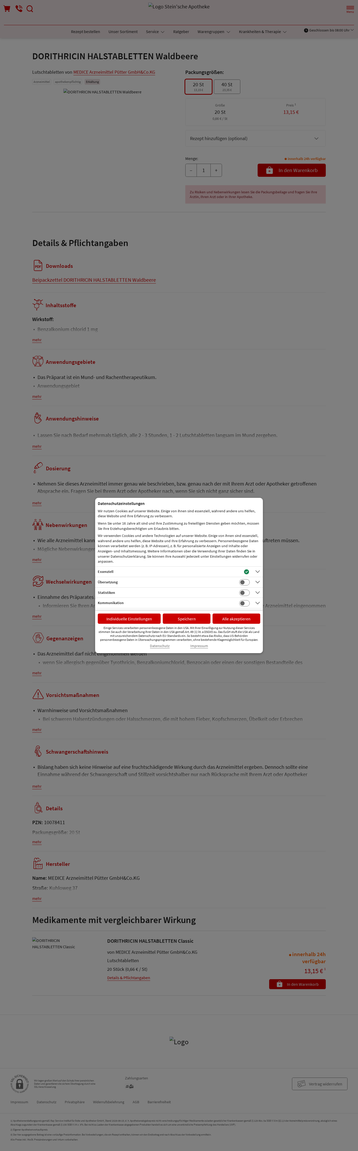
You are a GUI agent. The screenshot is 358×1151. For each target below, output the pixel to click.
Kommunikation (111, 602)
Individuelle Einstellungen (129, 618)
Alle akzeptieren (236, 618)
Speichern (187, 618)
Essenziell (105, 571)
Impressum (199, 646)
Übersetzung (108, 582)
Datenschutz (160, 646)
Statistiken (106, 592)
